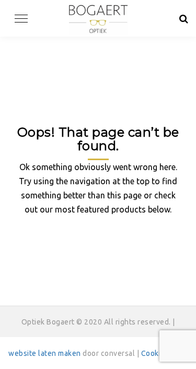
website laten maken (44, 353)
